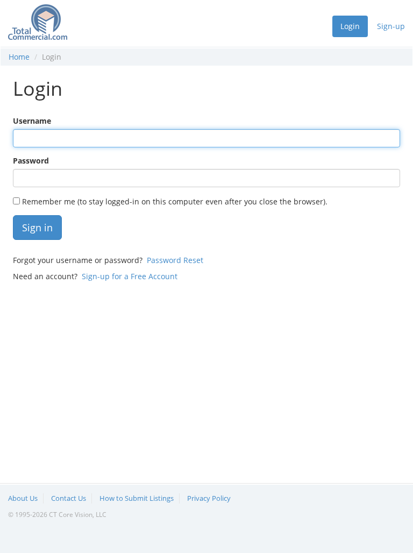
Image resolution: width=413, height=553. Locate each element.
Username (32, 121)
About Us (23, 498)
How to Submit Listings (136, 498)
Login (350, 26)
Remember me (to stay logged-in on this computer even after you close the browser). (173, 201)
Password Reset (175, 260)
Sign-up (391, 26)
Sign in (37, 227)
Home (19, 57)
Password (31, 160)
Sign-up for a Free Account (129, 276)
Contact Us (68, 498)
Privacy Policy (209, 498)
